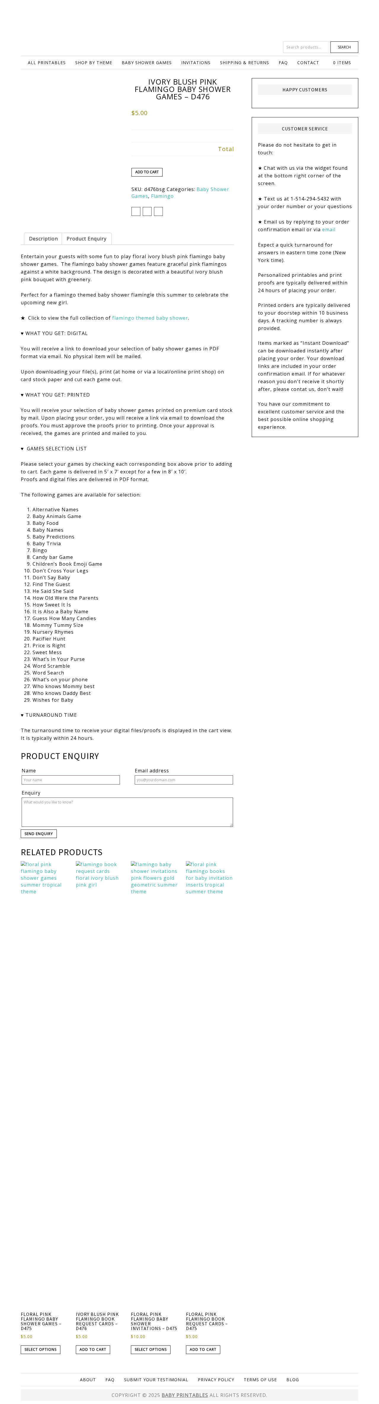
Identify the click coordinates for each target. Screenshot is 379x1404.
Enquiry (31, 793)
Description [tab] (43, 238)
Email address (152, 770)
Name (29, 770)
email (328, 229)
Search (344, 47)
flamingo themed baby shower (150, 318)
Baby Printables (189, 20)
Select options (41, 1349)
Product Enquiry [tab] (87, 238)
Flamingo (162, 196)
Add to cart (147, 171)
